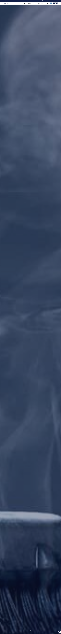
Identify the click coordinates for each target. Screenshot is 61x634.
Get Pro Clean (30, 335)
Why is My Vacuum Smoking (30, 326)
